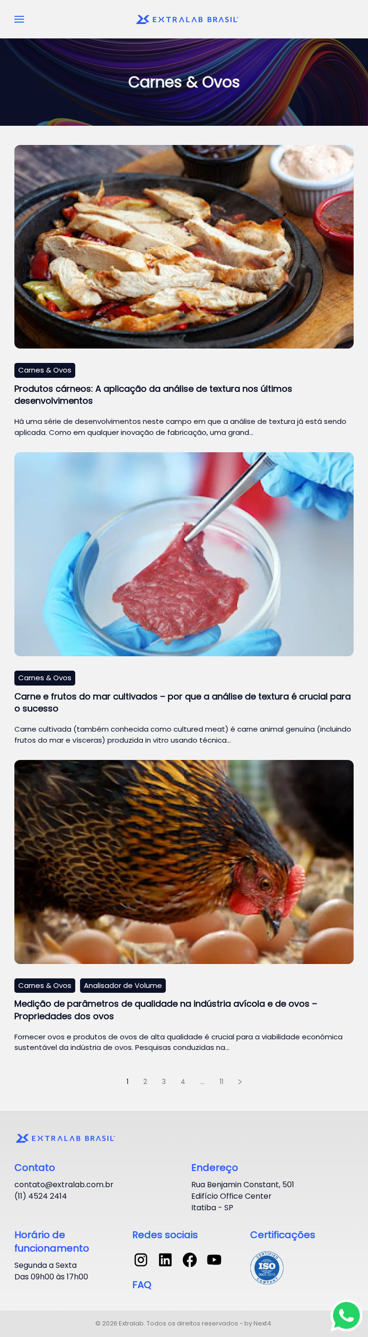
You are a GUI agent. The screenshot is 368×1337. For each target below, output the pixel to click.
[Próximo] (240, 1082)
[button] (19, 19)
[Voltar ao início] (189, 19)
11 (221, 1081)
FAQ (141, 1284)
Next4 (262, 1323)
